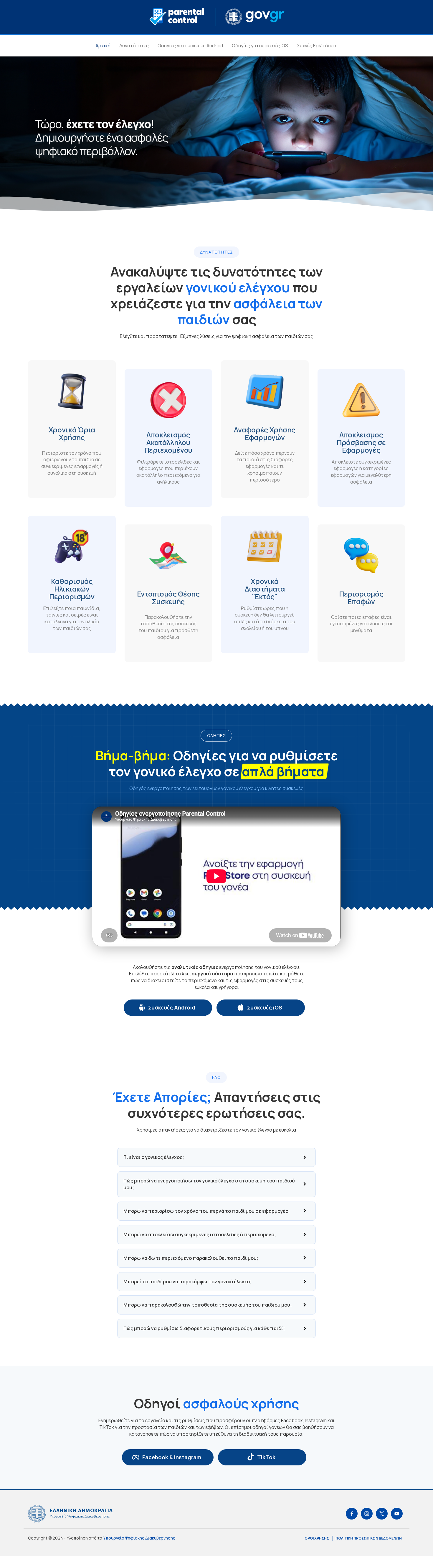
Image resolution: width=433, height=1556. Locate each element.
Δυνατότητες (134, 45)
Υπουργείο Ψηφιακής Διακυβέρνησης (139, 1538)
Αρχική (102, 45)
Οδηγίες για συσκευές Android (190, 45)
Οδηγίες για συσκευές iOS (260, 45)
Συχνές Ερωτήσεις (317, 45)
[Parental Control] (216, 16)
